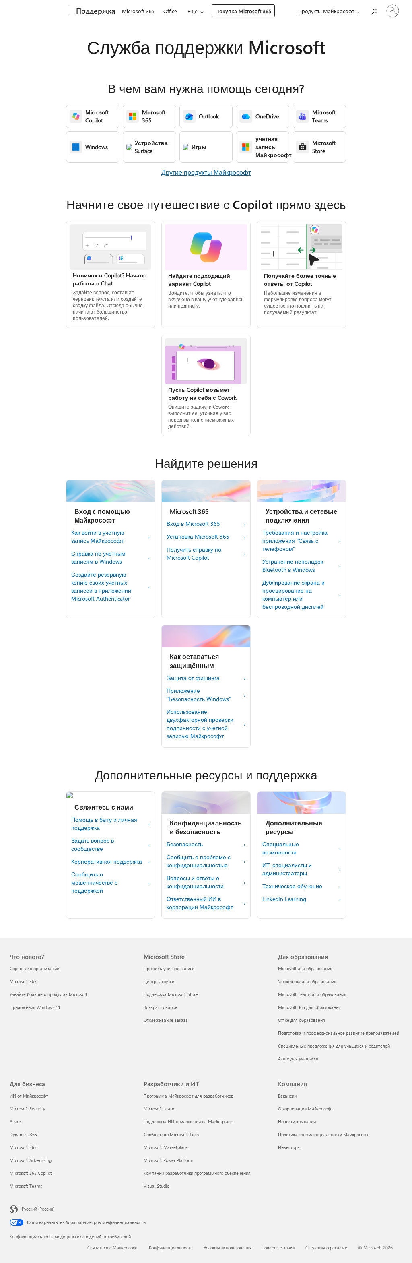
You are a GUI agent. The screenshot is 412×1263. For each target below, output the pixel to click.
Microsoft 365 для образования (309, 1007)
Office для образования (301, 1020)
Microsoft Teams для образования (312, 994)
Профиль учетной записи (169, 968)
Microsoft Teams (26, 1186)
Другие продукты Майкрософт (206, 172)
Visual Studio (156, 1186)
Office (170, 11)
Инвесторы (289, 1147)
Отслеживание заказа (166, 1020)
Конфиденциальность (171, 1247)
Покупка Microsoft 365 (243, 11)
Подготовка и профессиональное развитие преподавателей (338, 1033)
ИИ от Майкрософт (29, 1096)
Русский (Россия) (38, 1209)
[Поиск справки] (373, 10)
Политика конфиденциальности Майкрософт (323, 1134)
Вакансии (287, 1096)
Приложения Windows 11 (35, 1007)
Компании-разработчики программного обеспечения (197, 1173)
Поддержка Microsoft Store (171, 994)
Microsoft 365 (138, 11)
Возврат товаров (160, 1007)
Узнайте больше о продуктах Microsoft (48, 994)
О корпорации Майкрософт (305, 1109)
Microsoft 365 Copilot (31, 1173)
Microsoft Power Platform (168, 1160)
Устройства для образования (307, 981)
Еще (192, 11)
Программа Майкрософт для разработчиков (188, 1096)
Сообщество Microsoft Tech (171, 1134)
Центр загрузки (159, 981)
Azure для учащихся (298, 1059)
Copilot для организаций (34, 968)
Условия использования (228, 1247)
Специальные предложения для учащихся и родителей (334, 1046)
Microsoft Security (27, 1109)
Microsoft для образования (305, 968)
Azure (15, 1121)
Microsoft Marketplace (166, 1147)
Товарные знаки (279, 1247)
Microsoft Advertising (31, 1160)
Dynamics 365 (23, 1134)
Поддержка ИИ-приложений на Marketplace (188, 1121)
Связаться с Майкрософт (112, 1247)
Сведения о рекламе (326, 1247)
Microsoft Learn (159, 1109)
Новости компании (297, 1121)
